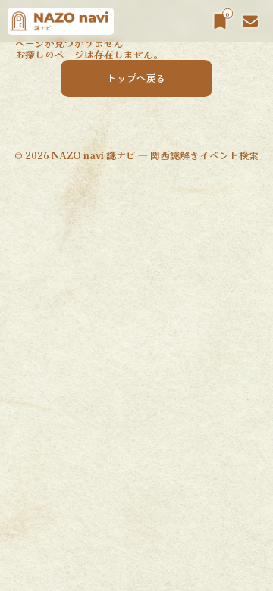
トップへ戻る (136, 77)
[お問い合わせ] (250, 21)
